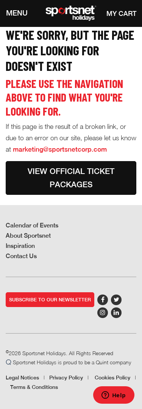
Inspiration (20, 245)
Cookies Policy (112, 378)
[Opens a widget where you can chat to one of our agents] (113, 395)
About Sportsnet (28, 235)
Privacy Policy (66, 378)
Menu (17, 13)
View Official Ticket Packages (71, 177)
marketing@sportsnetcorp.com (60, 149)
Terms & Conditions (34, 387)
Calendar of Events (32, 225)
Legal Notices (22, 378)
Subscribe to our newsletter (50, 299)
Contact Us (21, 256)
